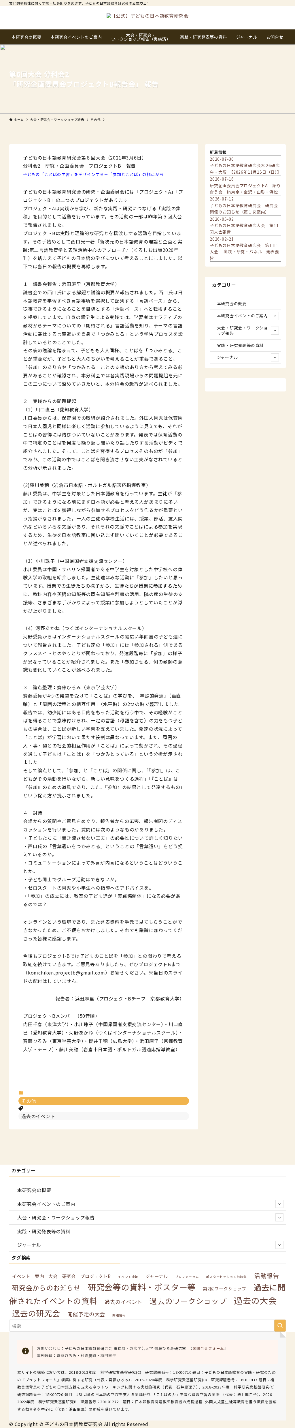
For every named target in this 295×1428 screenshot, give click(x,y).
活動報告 (266, 1275)
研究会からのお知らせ (46, 1287)
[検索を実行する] (280, 1326)
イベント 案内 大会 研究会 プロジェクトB (61, 1276)
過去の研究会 (36, 1313)
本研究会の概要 (232, 303)
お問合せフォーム (208, 1348)
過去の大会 (255, 1300)
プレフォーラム (187, 1277)
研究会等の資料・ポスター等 (142, 1287)
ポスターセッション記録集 (226, 1277)
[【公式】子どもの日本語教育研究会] (147, 18)
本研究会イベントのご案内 (242, 315)
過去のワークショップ (188, 1300)
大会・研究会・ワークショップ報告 (242, 330)
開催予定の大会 (86, 1314)
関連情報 (119, 1315)
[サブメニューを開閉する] (275, 316)
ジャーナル (227, 357)
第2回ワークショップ (224, 1288)
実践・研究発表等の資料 (240, 345)
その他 (28, 1100)
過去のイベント (38, 1116)
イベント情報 (128, 1277)
